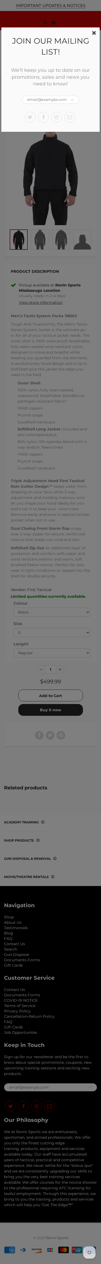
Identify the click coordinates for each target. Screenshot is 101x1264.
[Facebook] (43, 117)
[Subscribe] (72, 100)
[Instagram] (56, 117)
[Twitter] (30, 117)
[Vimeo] (69, 117)
